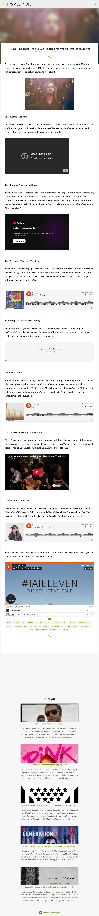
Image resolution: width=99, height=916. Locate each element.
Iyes (47, 623)
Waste (65, 630)
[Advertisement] (49, 673)
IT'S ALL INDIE (19, 4)
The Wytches (55, 630)
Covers (30, 623)
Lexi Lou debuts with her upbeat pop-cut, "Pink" (49, 765)
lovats (72, 623)
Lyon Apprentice (84, 623)
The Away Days (85, 626)
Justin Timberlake (59, 623)
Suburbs (55, 626)
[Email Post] (49, 620)
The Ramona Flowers (38, 630)
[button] (49, 56)
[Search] (95, 4)
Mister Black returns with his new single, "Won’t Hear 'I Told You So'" (49, 805)
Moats (9, 626)
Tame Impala (72, 626)
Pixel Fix (18, 626)
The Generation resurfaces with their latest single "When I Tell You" (49, 846)
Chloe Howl (19, 623)
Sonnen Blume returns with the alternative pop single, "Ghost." (49, 887)
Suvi (63, 626)
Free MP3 (39, 623)
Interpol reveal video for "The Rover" (49, 724)
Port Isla (28, 626)
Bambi (9, 623)
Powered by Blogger (51, 913)
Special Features (42, 626)
